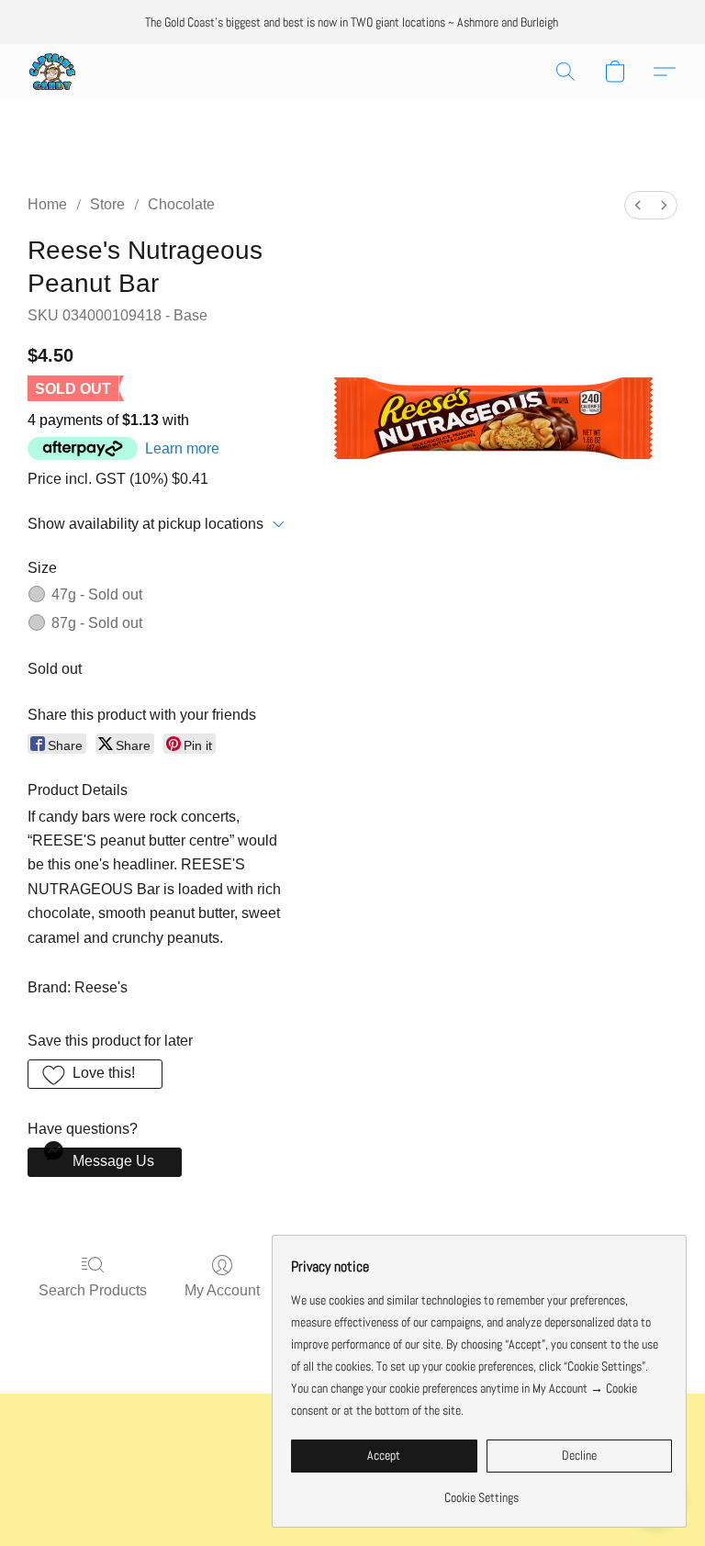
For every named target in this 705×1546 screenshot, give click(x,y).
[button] (52, 71)
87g (96, 623)
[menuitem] (638, 205)
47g (96, 594)
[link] (481, 1490)
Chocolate (181, 204)
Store (107, 204)
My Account (222, 1290)
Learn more (182, 448)
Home (47, 204)
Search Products (93, 1290)
